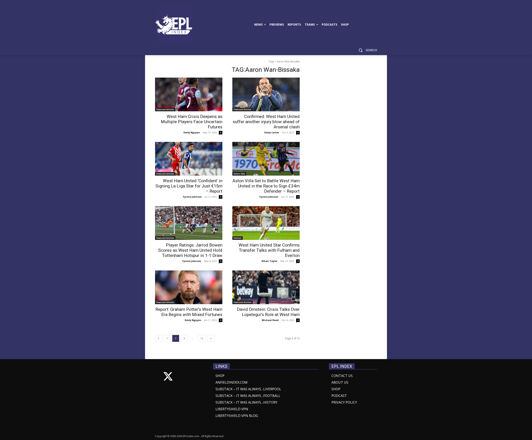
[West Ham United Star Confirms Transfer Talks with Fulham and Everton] (266, 223)
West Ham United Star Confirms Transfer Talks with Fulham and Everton (269, 250)
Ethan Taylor (269, 261)
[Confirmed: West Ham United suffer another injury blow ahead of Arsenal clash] (266, 94)
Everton (237, 238)
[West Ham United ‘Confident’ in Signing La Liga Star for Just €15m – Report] (188, 159)
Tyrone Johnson (192, 196)
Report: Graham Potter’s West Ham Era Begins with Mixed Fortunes (188, 312)
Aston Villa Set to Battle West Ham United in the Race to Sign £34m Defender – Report (266, 186)
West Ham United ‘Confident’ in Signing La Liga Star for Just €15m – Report (188, 186)
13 (201, 338)
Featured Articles (165, 109)
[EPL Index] (173, 24)
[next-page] (210, 338)
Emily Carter (271, 132)
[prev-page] (158, 338)
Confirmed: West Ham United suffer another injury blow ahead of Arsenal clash (266, 121)
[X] (168, 377)
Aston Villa (239, 173)
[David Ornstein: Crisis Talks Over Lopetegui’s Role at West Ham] (266, 287)
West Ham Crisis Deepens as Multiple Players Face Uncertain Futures (191, 121)
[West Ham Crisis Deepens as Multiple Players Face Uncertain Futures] (188, 94)
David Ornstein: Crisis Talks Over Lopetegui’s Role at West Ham (268, 312)
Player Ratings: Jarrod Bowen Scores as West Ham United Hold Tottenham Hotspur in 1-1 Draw (190, 250)
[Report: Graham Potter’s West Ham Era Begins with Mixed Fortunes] (188, 287)
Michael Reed (270, 320)
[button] (366, 50)
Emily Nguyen (191, 132)
